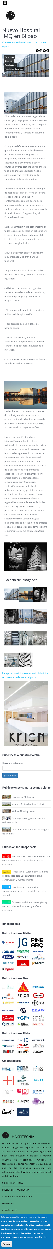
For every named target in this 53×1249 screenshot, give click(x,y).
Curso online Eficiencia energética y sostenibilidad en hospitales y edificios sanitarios (24, 906)
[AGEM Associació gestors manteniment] (23, 1068)
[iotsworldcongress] (23, 1091)
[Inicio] (10, 15)
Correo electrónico (12, 762)
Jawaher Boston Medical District (28, 804)
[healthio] (38, 1079)
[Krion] (23, 995)
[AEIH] (8, 1068)
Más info (43, 1237)
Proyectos (9, 57)
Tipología (9, 61)
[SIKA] (23, 986)
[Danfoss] (8, 1017)
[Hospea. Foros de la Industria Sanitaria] (8, 1079)
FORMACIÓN (8, 1203)
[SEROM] (38, 962)
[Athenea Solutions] (23, 1111)
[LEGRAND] (8, 968)
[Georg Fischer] (23, 1017)
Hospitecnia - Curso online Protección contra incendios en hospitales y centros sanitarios (26, 860)
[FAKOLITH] (23, 1024)
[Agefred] (23, 956)
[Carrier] (8, 956)
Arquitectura (10, 65)
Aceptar (7, 1244)
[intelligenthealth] (8, 1091)
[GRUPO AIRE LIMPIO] (8, 986)
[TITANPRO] (23, 1045)
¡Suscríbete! (10, 775)
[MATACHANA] (8, 1039)
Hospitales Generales (14, 69)
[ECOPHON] (8, 1002)
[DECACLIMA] (8, 1010)
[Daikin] (38, 986)
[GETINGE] (38, 1039)
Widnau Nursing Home (23, 811)
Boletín (35, 755)
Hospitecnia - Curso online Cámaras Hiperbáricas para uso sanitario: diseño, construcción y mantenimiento (25, 875)
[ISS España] (23, 1010)
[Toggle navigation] (5, 3)
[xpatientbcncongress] (38, 1091)
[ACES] (38, 1101)
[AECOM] (38, 1051)
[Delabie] (8, 962)
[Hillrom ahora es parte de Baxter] (38, 951)
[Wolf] (8, 1051)
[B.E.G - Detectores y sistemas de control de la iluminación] (23, 962)
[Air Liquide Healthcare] (8, 942)
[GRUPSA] (38, 995)
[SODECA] (38, 1002)
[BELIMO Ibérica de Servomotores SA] (23, 1051)
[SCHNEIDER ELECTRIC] (23, 951)
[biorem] (23, 1079)
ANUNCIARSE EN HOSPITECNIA (17, 1196)
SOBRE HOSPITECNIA (12, 1183)
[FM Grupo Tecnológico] (8, 995)
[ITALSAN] (8, 951)
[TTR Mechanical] (8, 1045)
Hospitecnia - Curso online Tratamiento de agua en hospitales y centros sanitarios (24, 891)
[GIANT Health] (8, 1111)
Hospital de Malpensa (23, 796)
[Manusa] (38, 1010)
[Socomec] (23, 1002)
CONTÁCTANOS (9, 1210)
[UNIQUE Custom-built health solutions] (23, 1101)
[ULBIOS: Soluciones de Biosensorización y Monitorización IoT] (38, 1045)
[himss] (38, 1068)
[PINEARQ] (37, 942)
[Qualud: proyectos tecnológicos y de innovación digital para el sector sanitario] (8, 1024)
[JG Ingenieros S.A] (22, 942)
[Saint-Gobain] (38, 956)
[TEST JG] (23, 1039)
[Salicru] (38, 1024)
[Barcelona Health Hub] (8, 1101)
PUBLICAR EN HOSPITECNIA (15, 1189)
